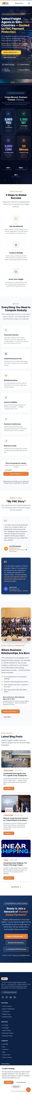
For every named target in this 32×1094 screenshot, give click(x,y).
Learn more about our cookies (20, 1091)
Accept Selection (21, 1082)
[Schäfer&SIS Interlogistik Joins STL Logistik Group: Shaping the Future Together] (16, 759)
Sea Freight (5, 1028)
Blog (3, 1046)
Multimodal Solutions (7, 1033)
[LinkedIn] (10, 997)
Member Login (6, 1014)
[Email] (14, 997)
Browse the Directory (16, 943)
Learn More (8, 717)
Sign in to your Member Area (21, 955)
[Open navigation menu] (29, 3)
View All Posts (15, 887)
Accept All (8, 1082)
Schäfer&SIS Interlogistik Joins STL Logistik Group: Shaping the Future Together (15, 776)
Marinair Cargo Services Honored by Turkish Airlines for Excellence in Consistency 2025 (15, 820)
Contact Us (5, 1049)
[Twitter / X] (6, 997)
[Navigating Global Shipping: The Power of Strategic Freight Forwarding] (16, 848)
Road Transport (6, 1030)
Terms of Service (7, 1057)
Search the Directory (10, 57)
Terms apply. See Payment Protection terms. (12, 47)
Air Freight (5, 1025)
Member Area (19, 3)
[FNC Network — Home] (5, 3)
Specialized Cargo (7, 1035)
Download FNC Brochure (17, 949)
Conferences (6, 1011)
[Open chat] (28, 1089)
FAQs (3, 1052)
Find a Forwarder (15, 473)
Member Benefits (7, 1017)
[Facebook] (2, 997)
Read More (8, 788)
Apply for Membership (10, 52)
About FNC (5, 1044)
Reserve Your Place (9, 711)
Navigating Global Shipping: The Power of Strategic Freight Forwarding (15, 865)
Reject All (16, 1086)
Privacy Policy (6, 1054)
